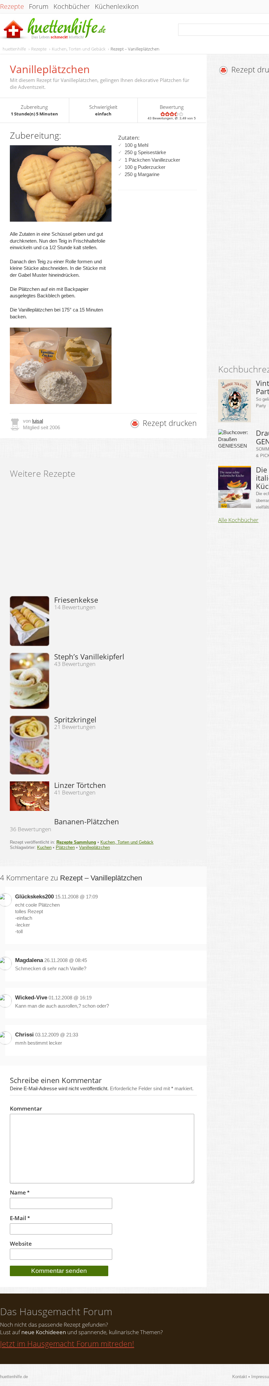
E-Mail (20, 1218)
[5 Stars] (181, 114)
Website (21, 1243)
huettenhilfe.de (14, 1376)
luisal (37, 421)
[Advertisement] (243, 221)
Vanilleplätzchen (94, 847)
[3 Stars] (172, 114)
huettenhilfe (14, 49)
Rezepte (12, 6)
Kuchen (44, 847)
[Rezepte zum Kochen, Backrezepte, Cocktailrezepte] (53, 29)
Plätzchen (65, 847)
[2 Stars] (167, 114)
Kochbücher (71, 6)
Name (20, 1192)
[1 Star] (162, 114)
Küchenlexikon (117, 6)
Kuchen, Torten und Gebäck (78, 49)
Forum (39, 6)
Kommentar (26, 1108)
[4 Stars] (176, 114)
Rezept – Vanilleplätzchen (135, 49)
